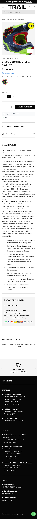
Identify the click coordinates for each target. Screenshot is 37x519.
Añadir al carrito (25, 107)
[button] (33, 7)
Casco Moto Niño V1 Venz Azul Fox (15, 19)
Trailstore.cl (9, 514)
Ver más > (29, 2)
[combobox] (18, 12)
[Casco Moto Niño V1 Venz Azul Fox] (5, 82)
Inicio (3, 19)
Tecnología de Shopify (18, 514)
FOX (3, 58)
